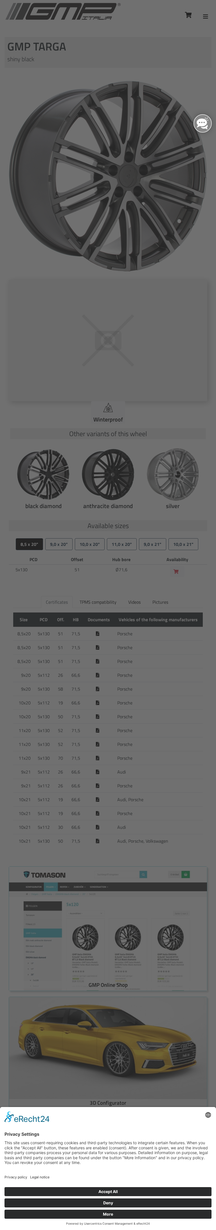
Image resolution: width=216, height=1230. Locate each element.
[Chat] (203, 123)
